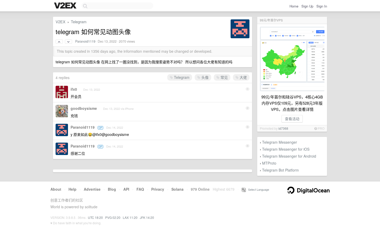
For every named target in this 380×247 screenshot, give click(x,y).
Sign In (321, 6)
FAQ (140, 189)
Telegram (79, 21)
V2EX (60, 21)
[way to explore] (66, 6)
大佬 (243, 77)
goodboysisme (84, 108)
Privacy (157, 189)
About (55, 189)
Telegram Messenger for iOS (285, 149)
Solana (177, 189)
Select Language (257, 189)
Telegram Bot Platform (280, 170)
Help (73, 189)
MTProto (269, 163)
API (126, 189)
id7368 (283, 128)
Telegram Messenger (279, 142)
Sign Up (307, 6)
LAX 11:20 (130, 217)
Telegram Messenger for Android (289, 156)
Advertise (92, 189)
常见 (223, 77)
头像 (204, 77)
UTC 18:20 (95, 217)
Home (294, 6)
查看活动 (292, 118)
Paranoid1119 (85, 41)
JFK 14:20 (147, 217)
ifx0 (74, 89)
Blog (112, 189)
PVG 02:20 (112, 217)
